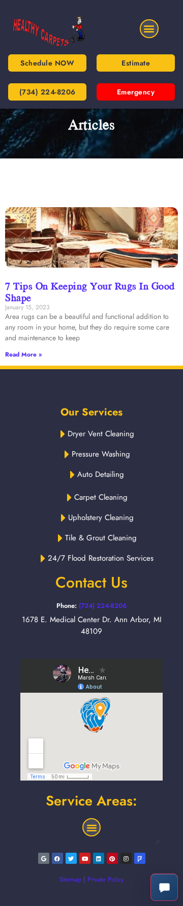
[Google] (43, 858)
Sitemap (70, 879)
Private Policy (105, 879)
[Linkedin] (98, 858)
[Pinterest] (112, 858)
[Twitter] (71, 858)
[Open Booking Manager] (164, 887)
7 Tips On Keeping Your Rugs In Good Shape (90, 291)
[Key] (157, 842)
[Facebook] (57, 858)
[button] (149, 28)
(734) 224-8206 (103, 605)
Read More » (23, 354)
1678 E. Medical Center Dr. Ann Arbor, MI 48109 (92, 625)
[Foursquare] (139, 858)
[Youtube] (84, 858)
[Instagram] (126, 858)
